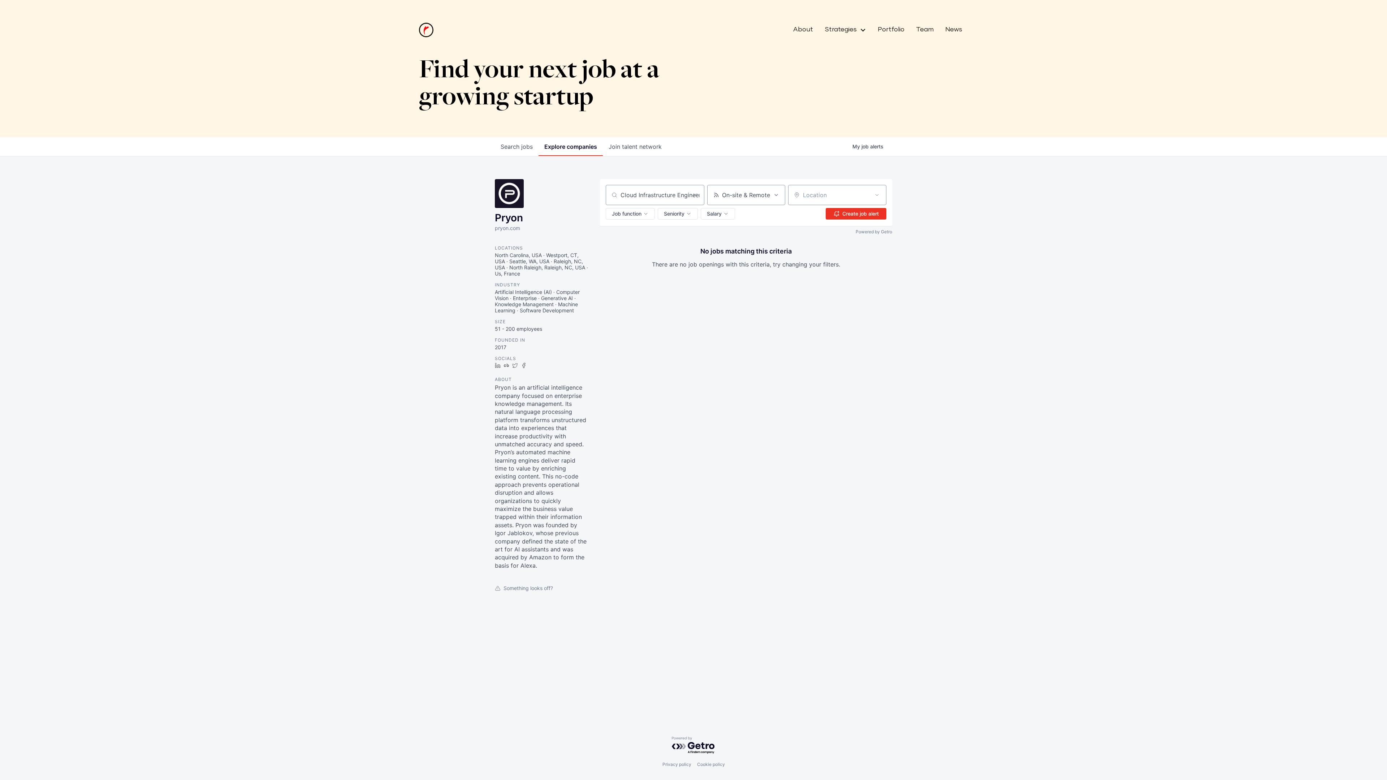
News (953, 29)
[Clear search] (695, 195)
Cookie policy (711, 764)
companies (570, 146)
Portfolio (891, 29)
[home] (426, 30)
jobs (517, 146)
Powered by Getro (874, 231)
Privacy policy (676, 764)
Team (925, 29)
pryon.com (507, 228)
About (803, 29)
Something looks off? (528, 588)
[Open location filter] (877, 195)
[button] (842, 30)
